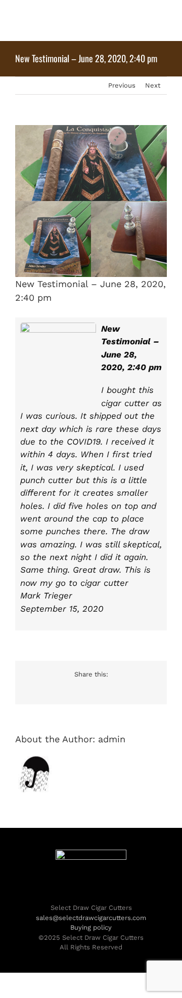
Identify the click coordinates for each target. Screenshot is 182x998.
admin (111, 739)
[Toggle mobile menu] (163, 20)
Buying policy (91, 927)
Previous (121, 85)
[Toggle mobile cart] (145, 20)
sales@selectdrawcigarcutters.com (91, 918)
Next (152, 85)
